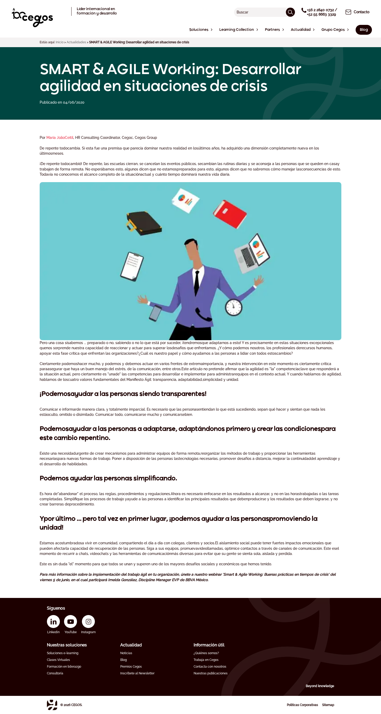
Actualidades (76, 42)
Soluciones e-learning (62, 653)
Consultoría (55, 673)
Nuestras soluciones (67, 644)
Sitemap (328, 705)
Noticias (126, 653)
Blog (123, 660)
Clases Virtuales (58, 660)
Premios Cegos (131, 666)
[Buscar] (290, 12)
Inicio (60, 42)
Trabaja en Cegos (206, 660)
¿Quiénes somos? (206, 653)
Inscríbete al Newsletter (137, 673)
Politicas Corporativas (302, 705)
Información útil (209, 644)
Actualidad (131, 644)
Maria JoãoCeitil (59, 137)
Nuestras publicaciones (211, 673)
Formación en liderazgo (64, 666)
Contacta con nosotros (210, 666)
